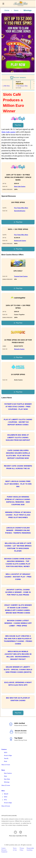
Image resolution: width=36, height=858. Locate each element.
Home (6, 10)
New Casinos (8, 773)
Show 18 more (5, 806)
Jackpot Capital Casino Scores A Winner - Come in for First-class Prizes (18, 592)
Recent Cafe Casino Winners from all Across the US (18, 467)
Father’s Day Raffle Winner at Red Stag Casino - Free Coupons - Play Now (18, 406)
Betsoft (6, 794)
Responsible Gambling (30, 849)
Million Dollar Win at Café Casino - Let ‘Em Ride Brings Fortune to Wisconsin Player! (18, 547)
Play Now (18, 125)
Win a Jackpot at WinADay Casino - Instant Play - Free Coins (18, 576)
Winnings (6, 782)
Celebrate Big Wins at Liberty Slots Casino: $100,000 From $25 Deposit (18, 437)
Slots (5, 776)
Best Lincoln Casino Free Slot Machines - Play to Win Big (17, 483)
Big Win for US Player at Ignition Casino (18, 699)
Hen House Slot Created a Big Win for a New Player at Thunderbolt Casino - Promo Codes (18, 640)
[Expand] (2, 794)
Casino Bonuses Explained (4, 850)
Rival (5, 761)
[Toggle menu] (3, 4)
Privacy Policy (22, 849)
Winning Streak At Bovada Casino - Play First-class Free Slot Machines (18, 514)
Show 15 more (5, 785)
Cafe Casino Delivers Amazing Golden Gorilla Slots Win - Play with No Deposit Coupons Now (18, 454)
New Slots (7, 779)
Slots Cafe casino (8, 132)
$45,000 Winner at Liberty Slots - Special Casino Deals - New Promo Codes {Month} (18, 669)
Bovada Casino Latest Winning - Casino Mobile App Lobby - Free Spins (18, 623)
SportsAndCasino (19, 210)
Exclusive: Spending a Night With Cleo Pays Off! (18, 684)
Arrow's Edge (8, 755)
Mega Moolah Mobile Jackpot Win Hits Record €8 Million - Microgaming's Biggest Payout (18, 655)
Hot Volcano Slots (20, 86)
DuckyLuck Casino (20, 240)
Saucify (6, 758)
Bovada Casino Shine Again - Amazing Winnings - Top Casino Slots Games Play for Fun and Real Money (18, 562)
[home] (20, 5)
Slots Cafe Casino (19, 186)
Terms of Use (15, 849)
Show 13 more (5, 764)
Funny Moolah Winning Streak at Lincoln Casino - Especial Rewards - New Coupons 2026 (18, 500)
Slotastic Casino (19, 349)
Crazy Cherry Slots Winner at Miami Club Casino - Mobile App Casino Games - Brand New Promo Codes (18, 609)
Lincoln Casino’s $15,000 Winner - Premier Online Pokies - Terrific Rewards (18, 530)
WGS (5, 752)
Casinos (4, 749)
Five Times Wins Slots (21, 208)
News (16, 10)
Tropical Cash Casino (21, 276)
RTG (5, 799)
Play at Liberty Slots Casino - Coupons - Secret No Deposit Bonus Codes (18, 422)
